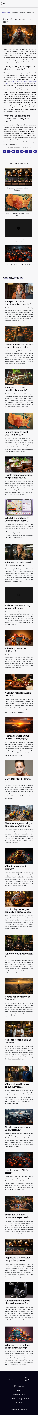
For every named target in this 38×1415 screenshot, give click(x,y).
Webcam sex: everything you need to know (18, 240)
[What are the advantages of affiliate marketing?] (19, 1334)
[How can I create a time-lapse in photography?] (19, 725)
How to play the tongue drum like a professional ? (18, 910)
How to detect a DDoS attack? (19, 264)
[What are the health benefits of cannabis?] (19, 377)
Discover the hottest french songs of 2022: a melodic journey (19, 347)
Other (8, 13)
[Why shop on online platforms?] (19, 638)
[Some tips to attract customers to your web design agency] (19, 1204)
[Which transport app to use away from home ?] (19, 507)
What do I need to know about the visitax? (17, 1085)
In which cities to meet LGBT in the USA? (18, 214)
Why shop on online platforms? (15, 649)
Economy (19, 1386)
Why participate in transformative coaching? (18, 302)
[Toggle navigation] (3, 3)
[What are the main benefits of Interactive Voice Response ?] (19, 552)
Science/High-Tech (19, 1398)
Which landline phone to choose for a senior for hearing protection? (17, 1303)
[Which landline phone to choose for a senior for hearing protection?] (19, 1290)
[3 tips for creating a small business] (19, 1029)
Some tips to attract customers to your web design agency (17, 1217)
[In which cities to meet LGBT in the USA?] (18, 202)
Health (19, 1390)
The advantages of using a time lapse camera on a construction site (18, 826)
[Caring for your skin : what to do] (19, 768)
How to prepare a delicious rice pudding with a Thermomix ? (19, 478)
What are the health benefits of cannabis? (16, 388)
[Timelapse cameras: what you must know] (19, 1116)
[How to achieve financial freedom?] (19, 986)
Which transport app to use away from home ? (17, 519)
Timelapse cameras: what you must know (18, 1128)
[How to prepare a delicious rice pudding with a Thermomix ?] (19, 464)
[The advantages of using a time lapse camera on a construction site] (19, 813)
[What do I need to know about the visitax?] (19, 1073)
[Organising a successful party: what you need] (18, 177)
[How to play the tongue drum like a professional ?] (19, 899)
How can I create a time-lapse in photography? (17, 737)
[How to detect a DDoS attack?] (18, 253)
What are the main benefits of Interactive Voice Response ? (19, 565)
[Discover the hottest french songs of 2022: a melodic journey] (19, 334)
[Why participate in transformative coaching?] (19, 291)
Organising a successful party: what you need (18, 189)
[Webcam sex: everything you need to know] (18, 228)
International (19, 1394)
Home (3, 13)
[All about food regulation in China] (19, 682)
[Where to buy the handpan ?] (19, 943)
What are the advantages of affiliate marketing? (18, 1346)
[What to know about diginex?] (19, 856)
